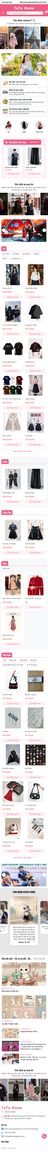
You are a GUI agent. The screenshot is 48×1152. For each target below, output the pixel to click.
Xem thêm (34, 142)
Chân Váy (39, 132)
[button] (6, 254)
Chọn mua (15, 174)
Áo (9, 132)
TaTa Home (11, 1148)
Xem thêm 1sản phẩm (22, 858)
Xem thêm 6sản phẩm (22, 451)
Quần (24, 132)
